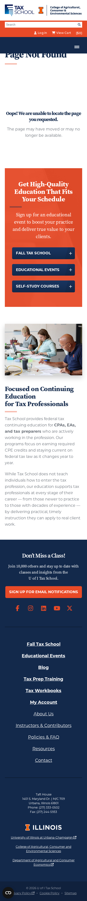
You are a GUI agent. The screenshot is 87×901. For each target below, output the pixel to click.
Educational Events (37, 269)
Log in (42, 33)
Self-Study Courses (37, 286)
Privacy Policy (22, 893)
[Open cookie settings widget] (8, 893)
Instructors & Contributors (44, 725)
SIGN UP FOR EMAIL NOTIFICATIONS (43, 592)
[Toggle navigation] (77, 47)
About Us (44, 714)
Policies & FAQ (43, 737)
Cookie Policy (49, 893)
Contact (43, 760)
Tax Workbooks (43, 690)
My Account (43, 702)
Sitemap (71, 893)
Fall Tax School (33, 253)
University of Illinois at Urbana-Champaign (43, 837)
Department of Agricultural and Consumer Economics (47, 862)
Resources (43, 748)
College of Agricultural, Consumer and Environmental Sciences (49, 849)
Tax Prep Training (43, 679)
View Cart (63, 33)
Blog (43, 667)
